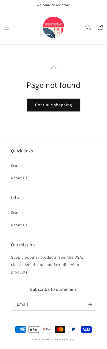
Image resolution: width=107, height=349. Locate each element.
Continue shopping (53, 104)
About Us (19, 177)
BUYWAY (46, 339)
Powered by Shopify (63, 339)
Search (17, 165)
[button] (7, 27)
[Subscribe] (90, 304)
